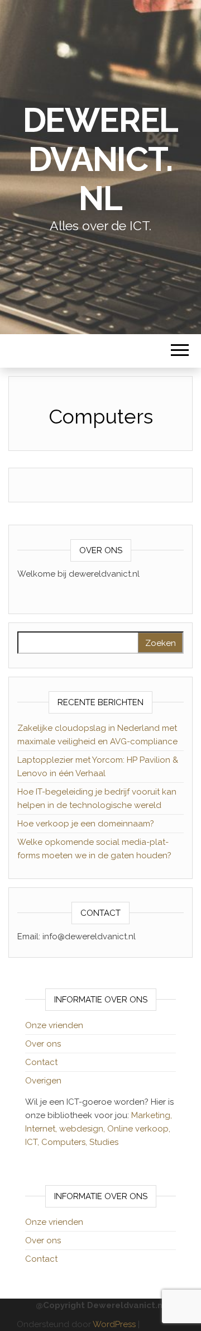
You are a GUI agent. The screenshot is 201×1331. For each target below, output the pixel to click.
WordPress (114, 1324)
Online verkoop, (138, 1129)
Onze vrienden (54, 1025)
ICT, (33, 1142)
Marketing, (151, 1115)
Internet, (42, 1129)
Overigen (43, 1081)
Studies (103, 1142)
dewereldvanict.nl (101, 159)
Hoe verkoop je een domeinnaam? (85, 824)
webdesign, (83, 1129)
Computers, (65, 1142)
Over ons (43, 1044)
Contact (41, 1062)
